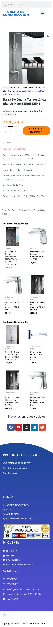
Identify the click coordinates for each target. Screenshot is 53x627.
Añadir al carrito (36, 130)
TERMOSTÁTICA (19, 149)
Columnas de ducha (22, 111)
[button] (42, 12)
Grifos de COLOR (25, 87)
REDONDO (7, 149)
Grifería (12, 87)
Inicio (5, 87)
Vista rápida (12, 244)
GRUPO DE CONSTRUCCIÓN (16, 13)
